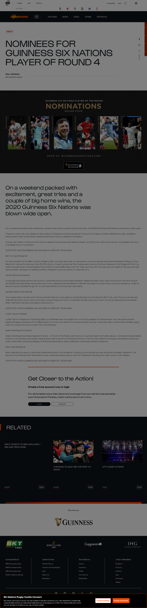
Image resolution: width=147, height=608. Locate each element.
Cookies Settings (103, 600)
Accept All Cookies (121, 600)
